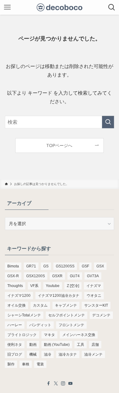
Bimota (13, 266)
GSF (85, 266)
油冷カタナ (68, 354)
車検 (25, 364)
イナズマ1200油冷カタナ (58, 295)
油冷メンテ (93, 354)
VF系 (34, 286)
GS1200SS (65, 266)
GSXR (57, 276)
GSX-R (13, 276)
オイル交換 (16, 305)
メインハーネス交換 (78, 335)
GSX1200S (35, 276)
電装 (40, 364)
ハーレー (14, 325)
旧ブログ (14, 354)
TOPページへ (59, 145)
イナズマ (93, 286)
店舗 (95, 344)
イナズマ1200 (19, 295)
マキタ (49, 335)
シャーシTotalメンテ (24, 315)
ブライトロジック (22, 335)
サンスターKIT (96, 305)
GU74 (75, 276)
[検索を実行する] (108, 122)
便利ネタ (14, 344)
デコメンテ (101, 315)
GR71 (31, 266)
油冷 (47, 354)
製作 (11, 364)
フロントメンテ (71, 325)
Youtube (53, 286)
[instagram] (63, 383)
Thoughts (15, 286)
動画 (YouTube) (57, 344)
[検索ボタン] (111, 7)
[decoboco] (59, 7)
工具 (80, 344)
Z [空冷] (73, 286)
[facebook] (48, 383)
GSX (100, 266)
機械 (33, 354)
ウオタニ (94, 295)
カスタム (40, 305)
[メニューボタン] (7, 7)
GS (46, 266)
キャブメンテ (66, 305)
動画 (33, 344)
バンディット (40, 325)
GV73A (93, 276)
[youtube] (70, 383)
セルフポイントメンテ (66, 315)
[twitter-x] (56, 383)
